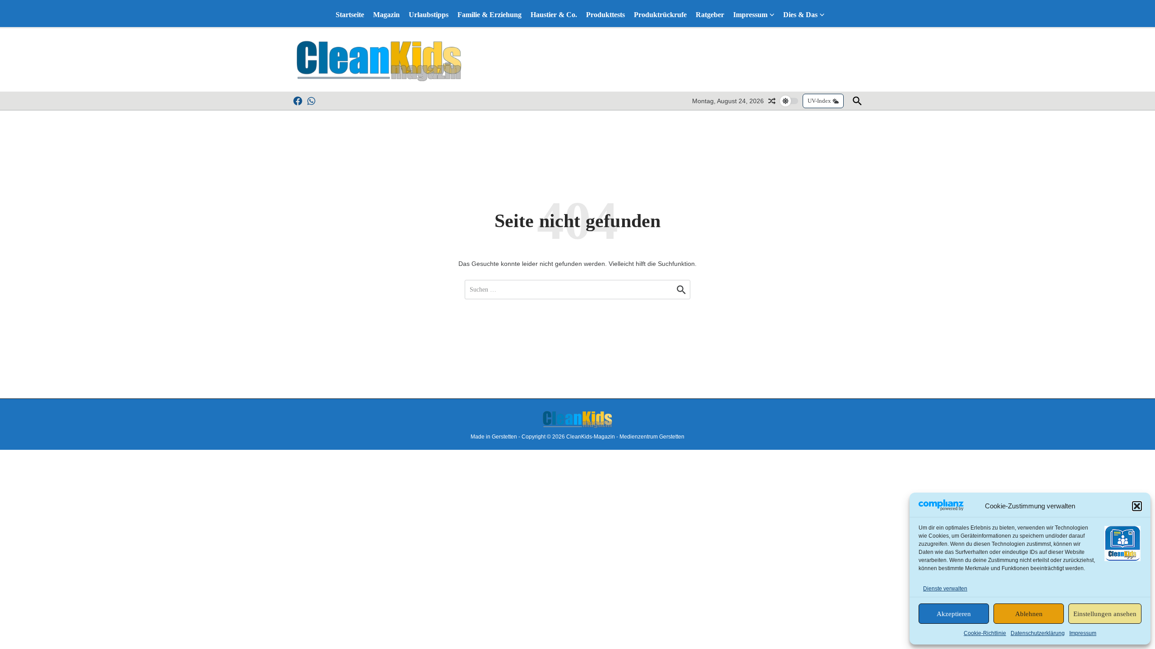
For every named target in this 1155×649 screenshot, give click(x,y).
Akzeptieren (954, 613)
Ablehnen (1029, 613)
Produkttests (605, 14)
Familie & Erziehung (489, 14)
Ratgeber (710, 14)
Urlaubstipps (428, 14)
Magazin (386, 14)
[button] (1136, 506)
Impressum (1082, 633)
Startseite (350, 14)
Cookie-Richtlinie (985, 633)
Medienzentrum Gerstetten (651, 437)
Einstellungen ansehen (1105, 613)
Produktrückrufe (660, 14)
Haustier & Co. (554, 14)
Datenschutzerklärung (1038, 633)
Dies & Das (800, 14)
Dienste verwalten (945, 588)
